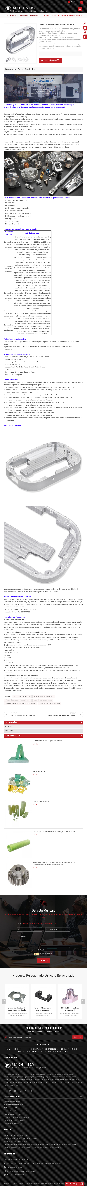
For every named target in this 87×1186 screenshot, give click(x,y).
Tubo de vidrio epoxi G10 (41, 801)
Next (83, 1001)
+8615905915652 (19, 1175)
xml (42, 1051)
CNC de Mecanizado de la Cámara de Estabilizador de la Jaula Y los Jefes (43, 1009)
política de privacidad (57, 1051)
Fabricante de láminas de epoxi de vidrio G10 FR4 (48, 741)
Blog (20, 1051)
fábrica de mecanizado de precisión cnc (16, 1117)
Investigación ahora (49, 60)
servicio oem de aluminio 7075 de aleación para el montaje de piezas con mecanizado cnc (33, 1148)
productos (14, 15)
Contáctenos (50, 1049)
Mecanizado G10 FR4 (39, 771)
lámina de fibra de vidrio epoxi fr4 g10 (16, 1135)
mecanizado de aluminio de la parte (18, 700)
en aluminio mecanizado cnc (44, 697)
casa (8, 1049)
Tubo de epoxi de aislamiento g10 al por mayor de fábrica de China (54, 832)
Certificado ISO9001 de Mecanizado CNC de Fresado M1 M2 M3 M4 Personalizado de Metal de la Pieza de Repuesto (54, 863)
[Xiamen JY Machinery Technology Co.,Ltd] (26, 9)
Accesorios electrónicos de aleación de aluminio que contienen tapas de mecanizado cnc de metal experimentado (40, 1145)
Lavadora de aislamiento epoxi (13, 1105)
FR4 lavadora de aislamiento (13, 1108)
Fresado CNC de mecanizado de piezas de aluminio (39, 924)
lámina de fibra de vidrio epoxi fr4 (14, 1120)
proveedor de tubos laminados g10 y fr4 (16, 1142)
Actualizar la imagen (46, 954)
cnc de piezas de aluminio (43, 700)
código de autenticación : (38, 950)
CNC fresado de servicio (22, 697)
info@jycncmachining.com (28, 1171)
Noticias (63, 1049)
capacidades (9, 731)
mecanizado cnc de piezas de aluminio (16, 1111)
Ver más (35, 744)
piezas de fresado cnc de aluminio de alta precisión (70, 1009)
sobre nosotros (34, 1049)
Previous (4, 1001)
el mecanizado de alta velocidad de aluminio (21, 704)
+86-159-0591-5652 (16, 1167)
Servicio (74, 1049)
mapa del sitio (31, 1051)
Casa (6, 15)
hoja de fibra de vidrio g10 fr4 (13, 1124)
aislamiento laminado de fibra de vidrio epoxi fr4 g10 (20, 1138)
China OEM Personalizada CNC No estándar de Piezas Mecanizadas (17, 1009)
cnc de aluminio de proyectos (50, 704)
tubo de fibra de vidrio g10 (12, 1102)
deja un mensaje (72, 1184)
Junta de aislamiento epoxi (12, 1114)
